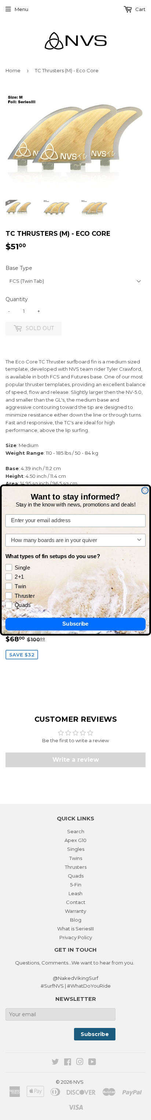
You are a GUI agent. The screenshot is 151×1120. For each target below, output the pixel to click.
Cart (140, 9)
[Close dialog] (144, 490)
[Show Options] (139, 540)
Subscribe (75, 624)
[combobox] (73, 540)
